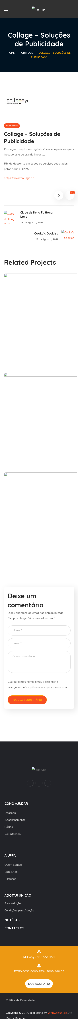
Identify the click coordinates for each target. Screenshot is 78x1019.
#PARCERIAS (21, 359)
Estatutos (11, 872)
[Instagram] (47, 783)
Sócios (9, 827)
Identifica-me (27, 452)
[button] (72, 9)
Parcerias (10, 879)
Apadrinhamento (15, 820)
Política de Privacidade (20, 1000)
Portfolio (27, 52)
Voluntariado (13, 834)
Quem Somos (13, 865)
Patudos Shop (28, 552)
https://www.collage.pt (19, 178)
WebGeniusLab (57, 1013)
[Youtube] (30, 783)
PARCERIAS (12, 125)
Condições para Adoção (19, 911)
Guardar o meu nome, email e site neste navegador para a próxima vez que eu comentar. (38, 684)
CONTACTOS (14, 928)
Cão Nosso (24, 353)
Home (11, 52)
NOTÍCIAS (12, 920)
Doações (10, 813)
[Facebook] (39, 783)
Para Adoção (13, 903)
